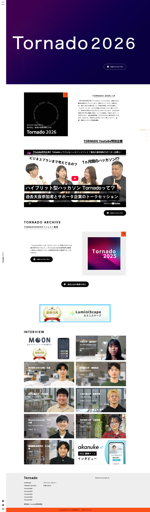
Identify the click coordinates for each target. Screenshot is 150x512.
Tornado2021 (28, 500)
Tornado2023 (28, 494)
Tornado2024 (28, 491)
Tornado (3, 257)
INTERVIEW (27, 483)
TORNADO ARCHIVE (30, 486)
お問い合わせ (47, 486)
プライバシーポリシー (50, 483)
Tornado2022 (28, 497)
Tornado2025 (28, 488)
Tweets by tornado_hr (102, 478)
